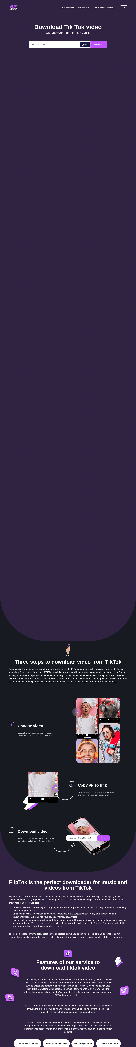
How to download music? (104, 8)
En (124, 11)
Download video (67, 8)
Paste (86, 45)
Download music (83, 8)
